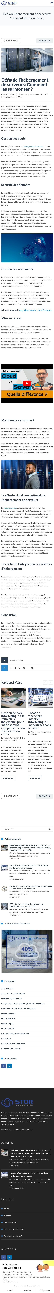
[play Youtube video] (27, 383)
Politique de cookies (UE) (13, 1236)
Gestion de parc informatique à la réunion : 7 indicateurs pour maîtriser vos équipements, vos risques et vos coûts (13, 723)
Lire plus (8, 778)
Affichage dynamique (13, 994)
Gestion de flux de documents (18, 1009)
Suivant (43, 41)
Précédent (12, 41)
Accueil (6, 1208)
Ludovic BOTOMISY (11, 738)
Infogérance (22, 94)
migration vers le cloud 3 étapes (35, 310)
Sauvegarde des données (15, 1034)
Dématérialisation (11, 999)
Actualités (7, 989)
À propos (7, 1215)
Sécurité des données (13, 1044)
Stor (32, 732)
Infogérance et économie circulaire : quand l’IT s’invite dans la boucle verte (30, 887)
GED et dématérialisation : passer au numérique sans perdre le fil (26, 905)
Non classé (7, 1029)
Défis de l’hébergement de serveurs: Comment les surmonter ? (25, 84)
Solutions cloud (11, 1049)
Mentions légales (10, 1222)
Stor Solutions (9, 94)
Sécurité (6, 1039)
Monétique (7, 1024)
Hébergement (8, 1014)
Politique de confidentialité (14, 1229)
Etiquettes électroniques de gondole (23, 1004)
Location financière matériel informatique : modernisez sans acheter (39, 720)
